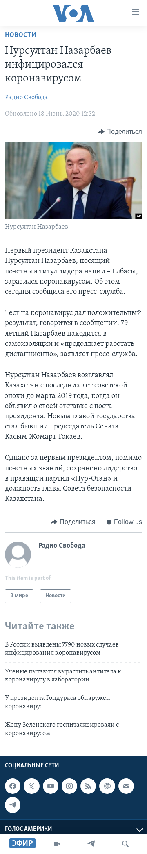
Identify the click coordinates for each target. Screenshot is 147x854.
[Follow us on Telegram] (12, 805)
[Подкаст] (107, 786)
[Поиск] (125, 844)
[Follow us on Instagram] (69, 786)
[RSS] (88, 786)
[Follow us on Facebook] (12, 786)
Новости (20, 35)
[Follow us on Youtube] (50, 786)
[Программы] (57, 844)
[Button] (120, 132)
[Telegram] (91, 844)
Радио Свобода (26, 97)
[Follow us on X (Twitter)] (31, 786)
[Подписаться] (126, 786)
